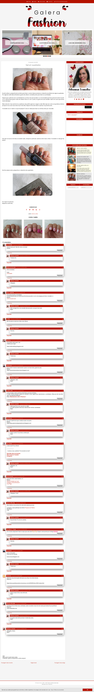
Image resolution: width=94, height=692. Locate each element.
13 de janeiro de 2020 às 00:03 (21, 603)
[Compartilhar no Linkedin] (36, 209)
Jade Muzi (9, 365)
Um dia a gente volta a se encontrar (82, 166)
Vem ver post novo (11, 298)
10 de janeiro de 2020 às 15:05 (18, 390)
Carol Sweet (10, 476)
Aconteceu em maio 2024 (17, 43)
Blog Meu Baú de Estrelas (13, 453)
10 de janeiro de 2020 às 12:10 (16, 319)
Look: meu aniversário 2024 (47, 43)
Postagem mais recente (7, 662)
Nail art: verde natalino (82, 148)
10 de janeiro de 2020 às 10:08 (21, 267)
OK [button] (87, 689)
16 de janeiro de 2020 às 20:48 (25, 538)
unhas (36, 213)
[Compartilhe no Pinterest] (33, 209)
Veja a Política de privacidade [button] (57, 689)
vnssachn (9, 550)
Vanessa (9, 575)
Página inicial (33, 662)
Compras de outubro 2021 (83, 156)
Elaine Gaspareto (48, 684)
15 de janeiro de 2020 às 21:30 (25, 377)
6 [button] (50, 56)
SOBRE (34, 1)
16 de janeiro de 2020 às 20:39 (25, 491)
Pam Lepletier (10, 292)
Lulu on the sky (11, 502)
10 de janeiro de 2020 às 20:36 (19, 476)
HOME (29, 1)
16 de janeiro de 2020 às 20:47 (25, 517)
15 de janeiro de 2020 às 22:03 (21, 628)
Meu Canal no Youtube (13, 454)
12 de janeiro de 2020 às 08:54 (17, 550)
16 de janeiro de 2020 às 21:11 (25, 615)
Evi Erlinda (9, 244)
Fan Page (9, 483)
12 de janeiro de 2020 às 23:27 (17, 575)
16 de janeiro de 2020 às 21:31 (25, 353)
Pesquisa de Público (30, 507)
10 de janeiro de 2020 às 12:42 (16, 340)
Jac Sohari (9, 443)
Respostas (9, 253)
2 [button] (44, 56)
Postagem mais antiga (59, 662)
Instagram (9, 456)
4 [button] (47, 56)
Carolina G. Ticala (11, 529)
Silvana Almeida (11, 603)
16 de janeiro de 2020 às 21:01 (25, 564)
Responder (60, 250)
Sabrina (9, 340)
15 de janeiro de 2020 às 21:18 (25, 280)
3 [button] (46, 56)
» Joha (8, 319)
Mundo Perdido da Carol (13, 481)
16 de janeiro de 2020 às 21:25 (25, 328)
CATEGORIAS (42, 1)
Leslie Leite (10, 390)
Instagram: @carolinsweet (13, 482)
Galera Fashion (39, 682)
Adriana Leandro (14, 255)
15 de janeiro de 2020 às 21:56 (25, 463)
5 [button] (49, 56)
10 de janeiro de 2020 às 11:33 (20, 292)
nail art (33, 213)
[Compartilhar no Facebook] (26, 209)
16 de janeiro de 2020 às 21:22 (25, 255)
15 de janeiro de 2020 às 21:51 (25, 430)
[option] (17, 42)
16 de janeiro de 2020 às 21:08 (25, 590)
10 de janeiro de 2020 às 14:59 (18, 365)
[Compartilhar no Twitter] (29, 209)
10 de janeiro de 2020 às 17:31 (18, 418)
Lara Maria (9, 418)
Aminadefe (9, 273)
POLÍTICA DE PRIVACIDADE (61, 1)
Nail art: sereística (81, 173)
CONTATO (50, 1)
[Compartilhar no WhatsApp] (39, 209)
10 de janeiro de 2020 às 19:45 (18, 443)
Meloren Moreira (11, 267)
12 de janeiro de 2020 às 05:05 (22, 529)
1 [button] (43, 56)
